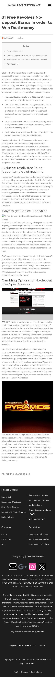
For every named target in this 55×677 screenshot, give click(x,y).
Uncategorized (21, 474)
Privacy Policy (17, 556)
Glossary (24, 672)
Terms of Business (35, 556)
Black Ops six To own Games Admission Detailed (27, 59)
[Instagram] (32, 566)
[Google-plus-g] (22, 566)
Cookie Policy (36, 672)
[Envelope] (12, 566)
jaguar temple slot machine (31, 177)
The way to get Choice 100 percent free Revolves (27, 55)
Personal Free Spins (15, 51)
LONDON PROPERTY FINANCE (24, 5)
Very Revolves (12, 64)
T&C (16, 672)
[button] (49, 5)
